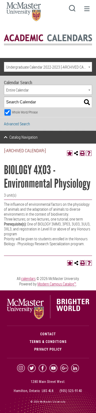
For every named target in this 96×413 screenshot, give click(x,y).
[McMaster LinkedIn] (75, 368)
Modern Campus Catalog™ (56, 284)
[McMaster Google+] (64, 368)
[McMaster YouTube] (53, 368)
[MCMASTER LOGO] (23, 13)
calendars (28, 278)
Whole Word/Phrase (25, 112)
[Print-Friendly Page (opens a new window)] (82, 153)
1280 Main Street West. (48, 382)
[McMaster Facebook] (43, 368)
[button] (86, 11)
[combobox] (48, 67)
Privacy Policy (48, 349)
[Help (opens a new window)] (89, 153)
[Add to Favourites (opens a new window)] (69, 153)
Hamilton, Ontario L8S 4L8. (34, 391)
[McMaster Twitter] (32, 368)
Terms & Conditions (48, 342)
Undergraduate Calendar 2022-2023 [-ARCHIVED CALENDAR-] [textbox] (49, 67)
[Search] (87, 102)
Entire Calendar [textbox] (17, 90)
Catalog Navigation (23, 137)
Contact (48, 334)
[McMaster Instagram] (21, 368)
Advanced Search (17, 124)
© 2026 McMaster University (48, 401)
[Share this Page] (76, 153)
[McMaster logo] (48, 318)
